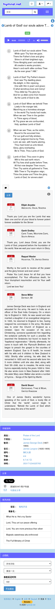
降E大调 (27, 452)
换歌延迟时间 (10, 576)
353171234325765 (32, 463)
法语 (26, 599)
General (27, 439)
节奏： (7, 456)
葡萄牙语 (23, 506)
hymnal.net (30, 604)
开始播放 (10, 588)
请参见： (13, 511)
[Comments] (5, 188)
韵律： (7, 459)
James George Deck (32, 442)
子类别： (8, 439)
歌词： (7, 442)
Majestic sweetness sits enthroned (22, 534)
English (18, 599)
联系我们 (8, 599)
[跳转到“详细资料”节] (52, 21)
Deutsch (34, 599)
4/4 (24, 456)
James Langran (30, 448)
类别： (7, 435)
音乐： (7, 448)
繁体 (49, 599)
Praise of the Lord (31, 435)
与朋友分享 (15, 490)
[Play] (8, 40)
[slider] (45, 40)
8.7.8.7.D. (27, 459)
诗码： (7, 463)
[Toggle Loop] (28, 40)
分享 (8, 195)
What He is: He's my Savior (18, 516)
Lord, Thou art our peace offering (21, 522)
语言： (14, 506)
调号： (7, 452)
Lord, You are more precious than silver (24, 528)
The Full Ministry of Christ (18, 540)
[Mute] (38, 40)
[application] (27, 40)
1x (34, 40)
